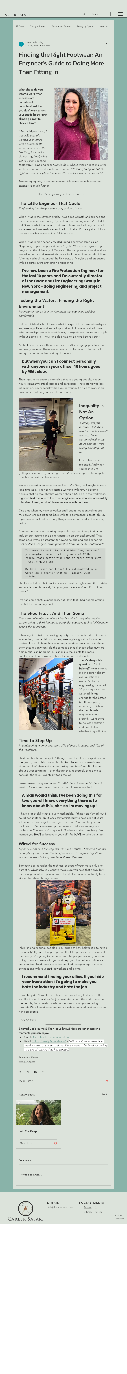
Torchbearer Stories (61, 26)
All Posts (20, 26)
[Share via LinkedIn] (35, 1071)
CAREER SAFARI (16, 14)
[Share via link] (43, 1071)
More (102, 26)
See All (105, 1094)
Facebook (87, 1207)
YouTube (99, 1211)
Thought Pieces (37, 26)
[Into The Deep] (38, 1112)
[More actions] (106, 44)
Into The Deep (28, 1131)
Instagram (88, 1211)
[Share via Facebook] (20, 1071)
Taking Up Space (85, 26)
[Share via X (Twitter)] (27, 1071)
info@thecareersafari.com (60, 1207)
